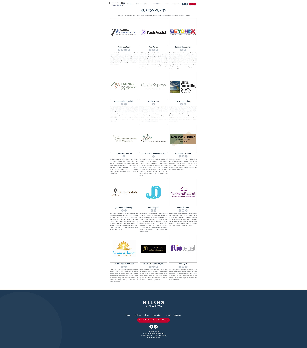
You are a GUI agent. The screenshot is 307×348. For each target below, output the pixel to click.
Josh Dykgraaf (153, 207)
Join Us (146, 4)
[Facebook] (122, 50)
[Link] (119, 50)
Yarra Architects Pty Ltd (148, 335)
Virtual (167, 4)
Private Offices (156, 4)
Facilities (138, 4)
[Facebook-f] (183, 4)
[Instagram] (186, 4)
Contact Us (176, 4)
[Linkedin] (129, 50)
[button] (192, 4)
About (129, 4)
